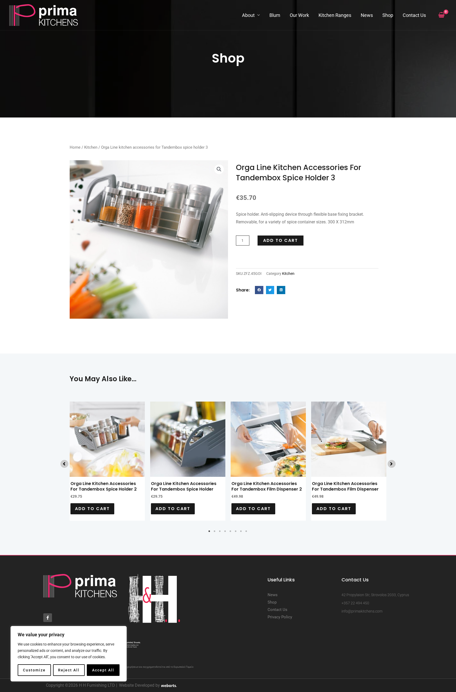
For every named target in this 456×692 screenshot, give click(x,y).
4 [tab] (225, 531)
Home (75, 147)
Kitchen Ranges (335, 15)
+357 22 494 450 (355, 603)
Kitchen (90, 147)
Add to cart (280, 240)
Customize (34, 670)
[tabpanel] (107, 461)
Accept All (103, 670)
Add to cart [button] (92, 509)
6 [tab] (236, 531)
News (367, 15)
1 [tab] (209, 531)
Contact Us (414, 15)
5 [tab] (230, 531)
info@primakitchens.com (361, 611)
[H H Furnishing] (43, 14)
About (248, 15)
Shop (387, 15)
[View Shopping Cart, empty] (441, 15)
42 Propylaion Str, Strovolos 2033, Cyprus (375, 595)
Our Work (299, 15)
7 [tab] (241, 531)
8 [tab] (246, 531)
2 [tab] (214, 531)
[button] (219, 169)
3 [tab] (220, 531)
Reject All (68, 670)
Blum (274, 15)
